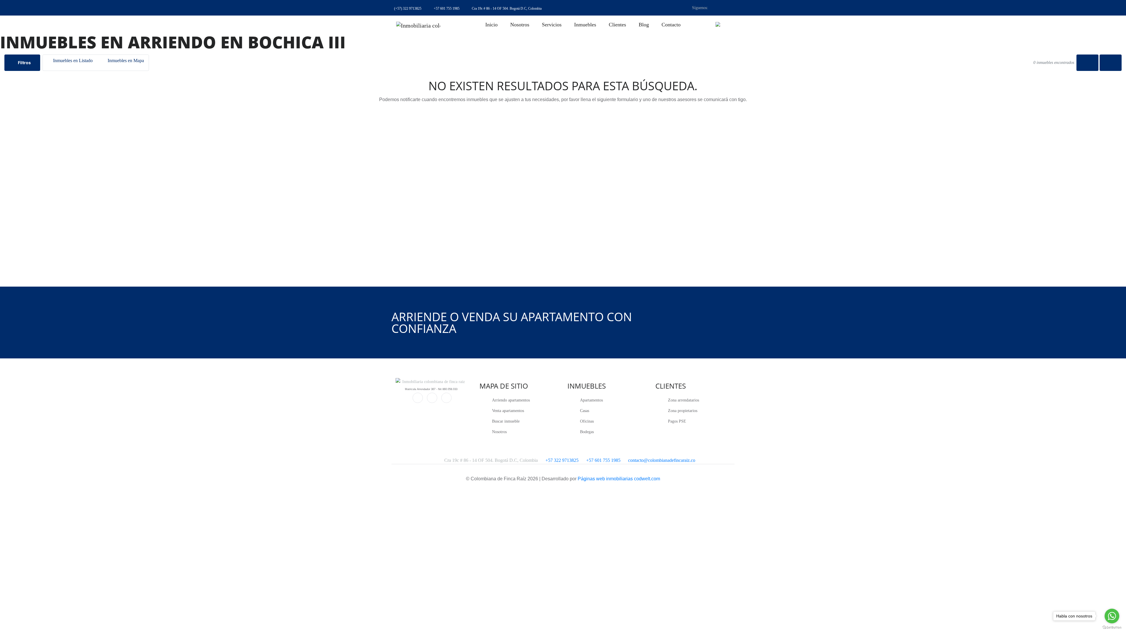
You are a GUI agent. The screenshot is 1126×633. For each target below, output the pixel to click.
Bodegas (587, 432)
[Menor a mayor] (1087, 63)
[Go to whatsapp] (1112, 616)
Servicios (552, 25)
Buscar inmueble (506, 421)
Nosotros (519, 25)
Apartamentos (591, 400)
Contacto (671, 25)
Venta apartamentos (508, 411)
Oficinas (587, 421)
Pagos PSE (677, 421)
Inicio (491, 25)
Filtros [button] (24, 62)
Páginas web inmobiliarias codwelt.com (619, 478)
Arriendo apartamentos (511, 400)
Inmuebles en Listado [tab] (72, 60)
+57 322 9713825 (562, 460)
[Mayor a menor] (1111, 63)
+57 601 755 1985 (603, 460)
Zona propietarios (682, 411)
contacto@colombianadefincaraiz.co (661, 460)
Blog (644, 25)
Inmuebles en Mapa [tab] (125, 60)
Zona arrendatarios (683, 400)
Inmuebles (585, 25)
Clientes (617, 25)
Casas (584, 411)
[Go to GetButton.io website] (1112, 627)
